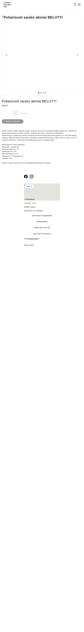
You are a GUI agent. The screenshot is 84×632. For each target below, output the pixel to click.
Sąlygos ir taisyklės (42, 234)
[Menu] (79, 5)
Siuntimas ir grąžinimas (42, 216)
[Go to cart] (75, 4)
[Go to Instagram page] (31, 176)
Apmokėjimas (42, 222)
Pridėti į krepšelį (12, 121)
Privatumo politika (42, 228)
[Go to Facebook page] (26, 176)
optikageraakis (33, 239)
